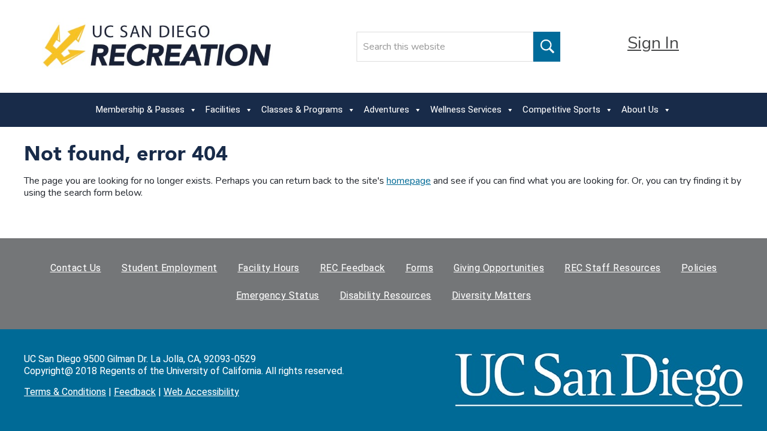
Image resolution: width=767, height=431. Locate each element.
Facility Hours (269, 268)
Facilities (223, 109)
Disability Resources (385, 295)
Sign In (653, 43)
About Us (640, 109)
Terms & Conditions (65, 391)
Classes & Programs (302, 109)
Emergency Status (277, 295)
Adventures (386, 109)
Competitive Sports (561, 109)
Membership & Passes (140, 109)
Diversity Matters (492, 295)
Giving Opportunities (499, 268)
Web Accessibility (201, 391)
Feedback (135, 391)
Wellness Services (466, 109)
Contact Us (75, 268)
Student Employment (170, 268)
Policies (699, 268)
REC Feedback (352, 268)
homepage (408, 180)
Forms (420, 268)
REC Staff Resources (612, 268)
